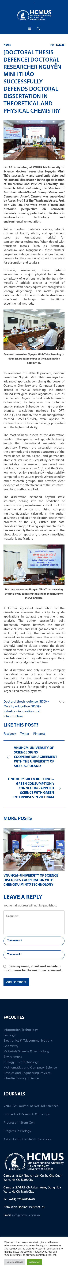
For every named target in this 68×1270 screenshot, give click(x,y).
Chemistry (10, 1050)
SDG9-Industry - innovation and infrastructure (22, 711)
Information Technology (20, 1034)
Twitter (24, 734)
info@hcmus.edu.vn (26, 1219)
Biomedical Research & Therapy (26, 1118)
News (7, 44)
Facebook (9, 734)
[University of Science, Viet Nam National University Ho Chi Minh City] (34, 15)
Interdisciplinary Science (21, 1082)
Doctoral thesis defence (20, 701)
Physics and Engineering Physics (27, 1077)
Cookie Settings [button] (14, 1262)
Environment (12, 1061)
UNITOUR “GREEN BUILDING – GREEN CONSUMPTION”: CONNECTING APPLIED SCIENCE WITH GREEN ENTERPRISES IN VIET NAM (31, 788)
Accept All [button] (34, 1262)
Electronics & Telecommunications (28, 1045)
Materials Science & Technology (26, 1056)
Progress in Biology (17, 1135)
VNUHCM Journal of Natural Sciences (30, 1110)
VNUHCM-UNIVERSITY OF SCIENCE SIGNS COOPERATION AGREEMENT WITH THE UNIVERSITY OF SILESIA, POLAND (35, 757)
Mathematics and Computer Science (30, 1072)
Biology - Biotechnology (21, 1066)
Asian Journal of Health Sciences (27, 1144)
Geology (9, 1039)
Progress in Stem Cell (18, 1127)
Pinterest (39, 734)
